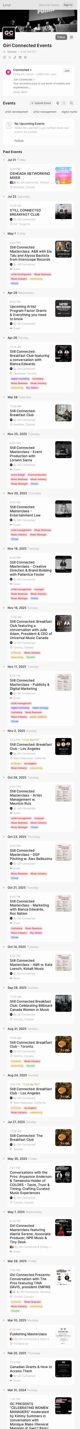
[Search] (71, 103)
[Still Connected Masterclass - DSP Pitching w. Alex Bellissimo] (41, 862)
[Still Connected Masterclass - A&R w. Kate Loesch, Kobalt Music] (41, 967)
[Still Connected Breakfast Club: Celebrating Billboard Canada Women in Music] (41, 1007)
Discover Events (49, 5)
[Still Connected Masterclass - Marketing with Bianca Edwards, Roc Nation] (41, 916)
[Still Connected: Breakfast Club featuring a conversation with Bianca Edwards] (41, 367)
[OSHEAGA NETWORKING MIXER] (41, 178)
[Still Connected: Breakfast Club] (41, 415)
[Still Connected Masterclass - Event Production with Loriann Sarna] (41, 463)
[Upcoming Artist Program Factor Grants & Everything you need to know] (41, 315)
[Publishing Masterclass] (41, 1336)
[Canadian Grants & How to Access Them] (41, 1371)
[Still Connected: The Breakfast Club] (41, 1140)
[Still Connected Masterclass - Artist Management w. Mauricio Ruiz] (41, 806)
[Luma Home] (7, 5)
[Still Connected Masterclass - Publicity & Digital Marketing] (41, 698)
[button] (40, 178)
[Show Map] (71, 37)
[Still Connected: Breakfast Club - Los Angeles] (41, 754)
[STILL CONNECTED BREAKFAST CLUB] (41, 214)
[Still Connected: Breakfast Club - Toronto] (41, 1052)
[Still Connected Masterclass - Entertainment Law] (41, 520)
